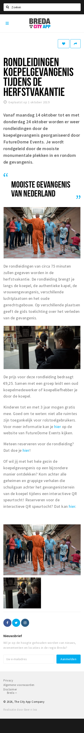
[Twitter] (16, 623)
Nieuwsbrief (12, 636)
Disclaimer (10, 689)
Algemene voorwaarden (18, 685)
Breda (11, 693)
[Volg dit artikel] (63, 43)
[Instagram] (25, 623)
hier (57, 426)
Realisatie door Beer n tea (20, 709)
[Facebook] (7, 623)
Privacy (8, 680)
